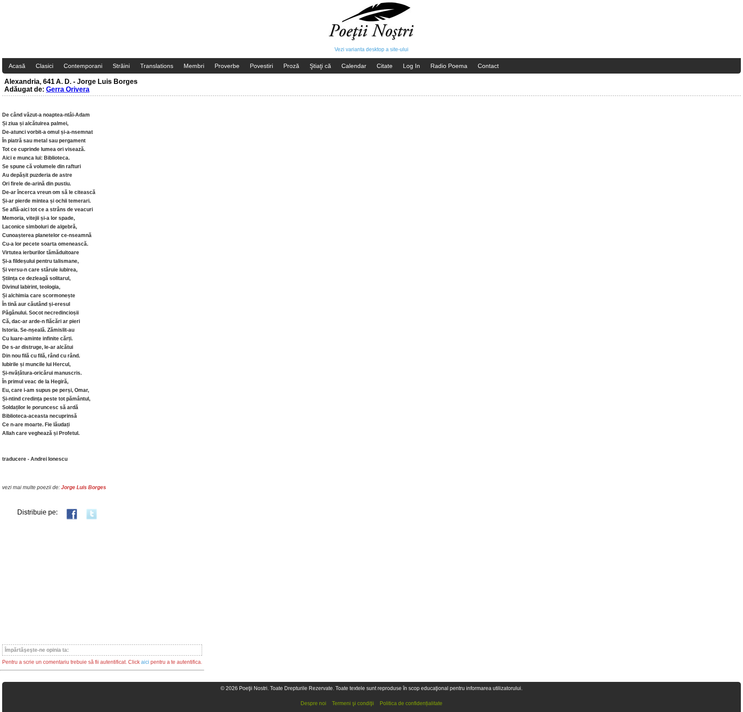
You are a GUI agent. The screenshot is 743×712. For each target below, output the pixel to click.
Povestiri (261, 65)
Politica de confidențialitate (411, 703)
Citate (385, 65)
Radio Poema (448, 65)
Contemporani (83, 65)
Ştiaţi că (320, 65)
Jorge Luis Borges (83, 487)
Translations (156, 65)
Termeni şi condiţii (353, 703)
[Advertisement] (102, 581)
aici (145, 662)
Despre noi (313, 703)
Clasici (44, 65)
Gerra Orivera (67, 89)
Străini (121, 65)
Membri (194, 65)
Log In (411, 65)
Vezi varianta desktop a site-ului (371, 49)
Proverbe (227, 65)
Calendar (353, 65)
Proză (291, 65)
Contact (488, 65)
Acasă (17, 65)
